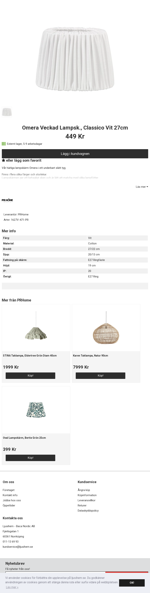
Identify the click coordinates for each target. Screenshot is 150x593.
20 (89, 271)
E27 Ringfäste (96, 260)
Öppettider (9, 505)
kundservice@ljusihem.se (18, 546)
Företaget (8, 490)
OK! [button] (132, 582)
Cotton (92, 243)
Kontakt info (10, 495)
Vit (89, 238)
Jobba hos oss (12, 500)
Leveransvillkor (86, 500)
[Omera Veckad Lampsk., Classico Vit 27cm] (75, 103)
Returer (82, 505)
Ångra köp (84, 490)
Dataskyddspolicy (88, 510)
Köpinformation (87, 495)
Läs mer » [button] (12, 587)
